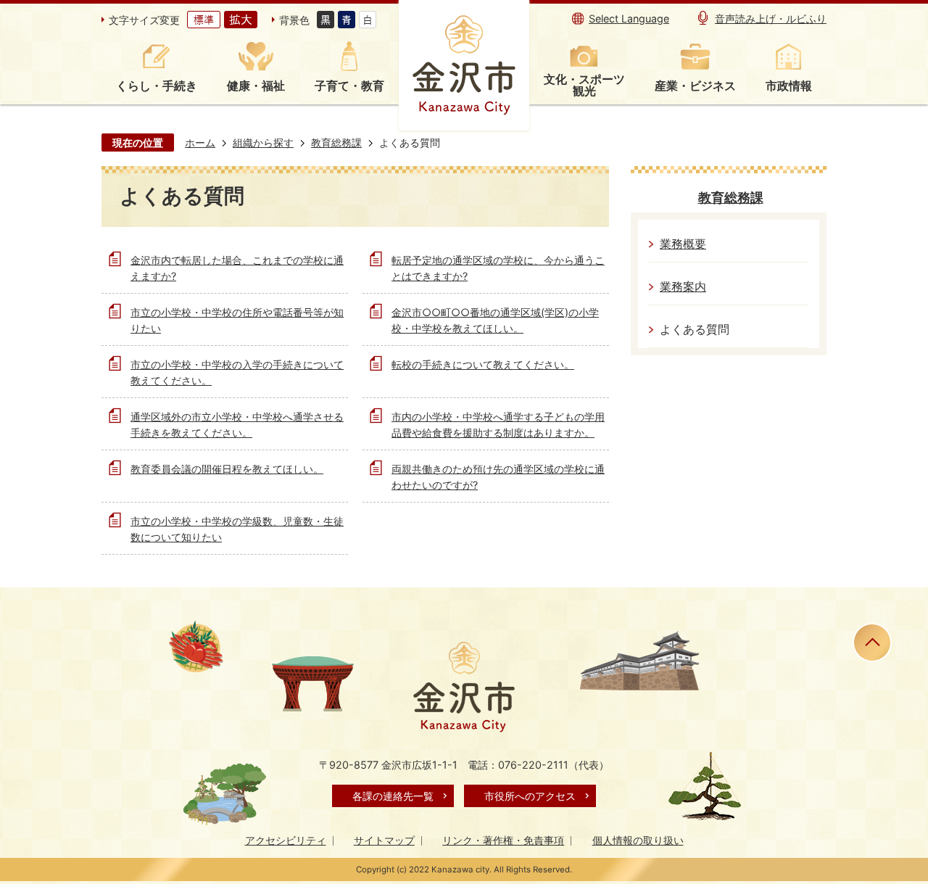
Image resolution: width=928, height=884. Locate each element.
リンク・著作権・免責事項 (503, 840)
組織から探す (263, 142)
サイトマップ (384, 840)
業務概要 (683, 244)
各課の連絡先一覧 (393, 796)
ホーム (200, 142)
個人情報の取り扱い (638, 840)
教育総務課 (336, 142)
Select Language (629, 18)
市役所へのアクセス (530, 796)
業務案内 (683, 287)
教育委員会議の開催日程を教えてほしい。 (226, 469)
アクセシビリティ (285, 840)
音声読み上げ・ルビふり (770, 18)
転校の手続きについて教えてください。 (483, 364)
